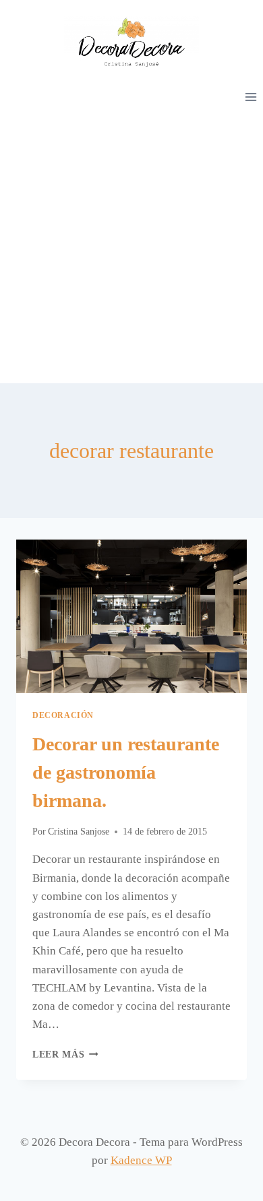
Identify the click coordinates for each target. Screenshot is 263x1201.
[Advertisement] (131, 245)
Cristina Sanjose (78, 831)
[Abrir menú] (250, 96)
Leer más (65, 1054)
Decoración (63, 715)
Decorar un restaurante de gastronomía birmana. (125, 772)
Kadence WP (141, 1160)
